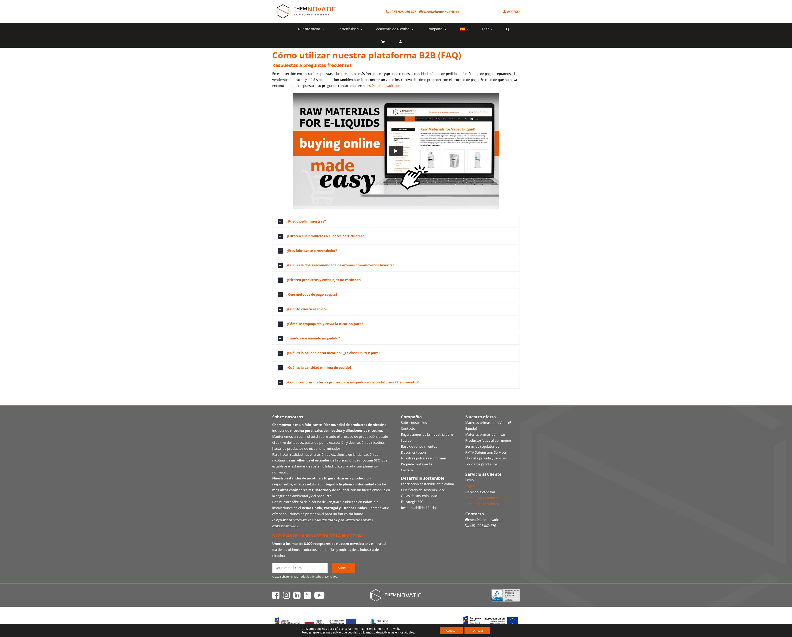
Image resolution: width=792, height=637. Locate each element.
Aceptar (451, 630)
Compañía (411, 417)
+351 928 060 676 (402, 11)
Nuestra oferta (480, 417)
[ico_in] (297, 593)
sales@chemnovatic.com (382, 85)
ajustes (409, 632)
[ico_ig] (286, 593)
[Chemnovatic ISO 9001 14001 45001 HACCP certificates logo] (505, 590)
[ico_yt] (319, 593)
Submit (343, 568)
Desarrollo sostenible (422, 478)
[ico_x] (307, 593)
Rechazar (477, 630)
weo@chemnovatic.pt (441, 11)
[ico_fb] (275, 593)
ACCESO (513, 11)
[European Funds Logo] (331, 616)
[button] (507, 29)
